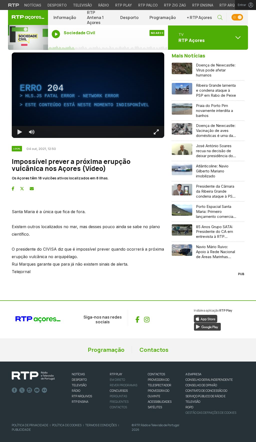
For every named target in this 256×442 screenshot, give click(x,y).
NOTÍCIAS (78, 374)
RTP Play (123, 5)
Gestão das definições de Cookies (211, 413)
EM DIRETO (117, 380)
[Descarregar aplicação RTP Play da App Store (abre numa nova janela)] (206, 318)
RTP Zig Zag (175, 5)
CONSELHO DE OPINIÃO (201, 385)
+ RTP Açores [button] (199, 17)
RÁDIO (76, 391)
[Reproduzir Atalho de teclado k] (20, 132)
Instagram (29, 390)
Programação (163, 17)
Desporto (57, 5)
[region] (88, 95)
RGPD (189, 407)
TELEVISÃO (79, 385)
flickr (44, 390)
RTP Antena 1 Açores (95, 17)
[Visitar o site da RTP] (13, 5)
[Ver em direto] (28, 37)
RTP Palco (148, 5)
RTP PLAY (116, 374)
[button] (220, 17)
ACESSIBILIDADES (160, 402)
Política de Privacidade (30, 425)
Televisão (82, 5)
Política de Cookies (67, 425)
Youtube (37, 390)
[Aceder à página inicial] (28, 17)
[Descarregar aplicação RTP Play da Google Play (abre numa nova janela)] (207, 326)
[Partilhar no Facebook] (13, 188)
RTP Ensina (202, 5)
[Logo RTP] (33, 376)
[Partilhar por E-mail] (32, 188)
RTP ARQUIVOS (82, 396)
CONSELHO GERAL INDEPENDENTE (209, 380)
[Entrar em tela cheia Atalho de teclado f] (156, 132)
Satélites (155, 407)
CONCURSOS (119, 391)
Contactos (154, 350)
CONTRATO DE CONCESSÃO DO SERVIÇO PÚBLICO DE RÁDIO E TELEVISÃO (206, 396)
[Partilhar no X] (22, 188)
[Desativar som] (32, 132)
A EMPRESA (193, 374)
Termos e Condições (101, 425)
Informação (65, 17)
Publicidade (21, 430)
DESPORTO (79, 380)
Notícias (32, 5)
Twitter (22, 390)
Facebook (14, 390)
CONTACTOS (156, 374)
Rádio (103, 5)
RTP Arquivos (233, 5)
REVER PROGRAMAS (123, 385)
